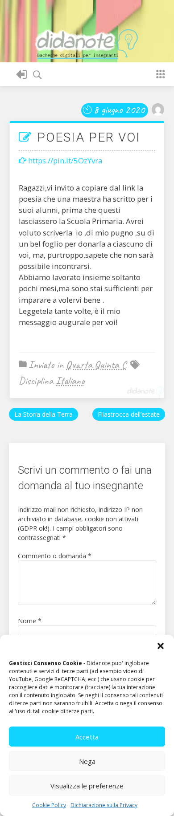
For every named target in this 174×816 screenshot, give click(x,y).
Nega (87, 761)
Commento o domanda (54, 556)
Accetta (87, 736)
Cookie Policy (49, 805)
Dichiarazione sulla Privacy (103, 805)
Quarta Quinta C (96, 364)
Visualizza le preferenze (87, 785)
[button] (160, 645)
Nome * (29, 621)
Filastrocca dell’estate (129, 414)
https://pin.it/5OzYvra (65, 160)
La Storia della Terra (43, 414)
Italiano (70, 380)
